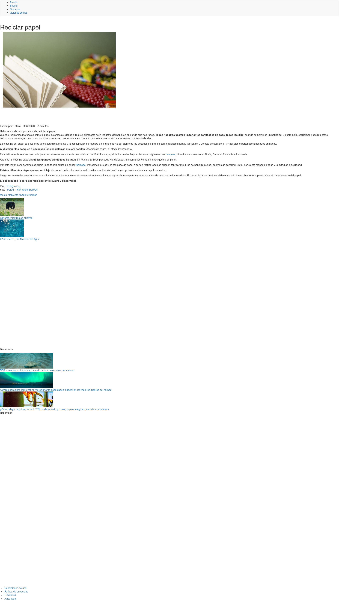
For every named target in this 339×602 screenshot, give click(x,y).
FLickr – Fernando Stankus (22, 189)
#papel (22, 195)
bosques (170, 154)
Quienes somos (18, 12)
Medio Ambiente (9, 195)
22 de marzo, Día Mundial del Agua (20, 239)
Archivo (14, 2)
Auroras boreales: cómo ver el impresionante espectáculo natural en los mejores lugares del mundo (56, 390)
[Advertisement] (86, 115)
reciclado (81, 165)
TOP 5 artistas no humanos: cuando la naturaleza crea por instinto (37, 370)
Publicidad (10, 595)
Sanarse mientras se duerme (16, 218)
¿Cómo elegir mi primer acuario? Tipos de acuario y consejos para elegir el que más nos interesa (54, 409)
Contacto (15, 9)
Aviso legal (10, 598)
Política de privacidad (16, 591)
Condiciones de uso (15, 588)
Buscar (14, 5)
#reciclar (32, 195)
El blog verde (13, 186)
